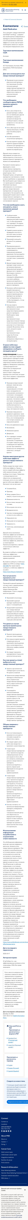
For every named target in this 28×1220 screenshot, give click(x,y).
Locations (4, 1124)
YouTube (8, 1131)
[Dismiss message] (25, 4)
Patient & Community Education (13, 19)
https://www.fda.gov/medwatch (13, 572)
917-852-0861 (13, 4)
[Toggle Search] (22, 10)
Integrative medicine (7, 1157)
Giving (3, 1144)
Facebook (4, 1131)
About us (4, 1139)
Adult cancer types (7, 1152)
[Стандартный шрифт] (12, 1040)
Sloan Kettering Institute (8, 1170)
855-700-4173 (5, 1129)
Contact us (4, 1121)
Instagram (1, 1131)
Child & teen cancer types (9, 1154)
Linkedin (10, 1131)
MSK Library (5, 1178)
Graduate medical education (10, 1175)
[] (13, 1068)
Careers (3, 1142)
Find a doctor (5, 1162)
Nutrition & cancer (6, 1160)
